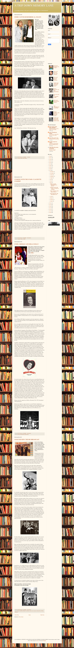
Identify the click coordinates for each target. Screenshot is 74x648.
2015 (50, 204)
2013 (50, 207)
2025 (50, 157)
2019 (50, 167)
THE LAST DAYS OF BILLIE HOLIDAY (56, 79)
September (52, 176)
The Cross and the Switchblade (54, 138)
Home (30, 614)
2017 (50, 170)
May (51, 182)
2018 (50, 168)
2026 (50, 156)
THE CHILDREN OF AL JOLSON (56, 107)
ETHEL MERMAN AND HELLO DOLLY (26, 244)
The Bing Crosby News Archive (53, 142)
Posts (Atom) (21, 616)
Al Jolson (18, 158)
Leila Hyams (27, 610)
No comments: (29, 237)
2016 (50, 203)
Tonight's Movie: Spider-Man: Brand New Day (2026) (54, 135)
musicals (35, 610)
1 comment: (28, 157)
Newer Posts (17, 614)
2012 (50, 209)
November (52, 173)
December (52, 171)
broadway (18, 434)
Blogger (44, 640)
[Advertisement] (29, 168)
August (51, 177)
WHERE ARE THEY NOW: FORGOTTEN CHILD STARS (56, 119)
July (51, 179)
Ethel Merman (22, 434)
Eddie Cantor (22, 158)
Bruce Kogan (23, 610)
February (51, 199)
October (51, 174)
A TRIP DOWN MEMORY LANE (33, 5)
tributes (26, 158)
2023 (50, 160)
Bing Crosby (19, 610)
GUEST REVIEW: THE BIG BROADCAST (26, 439)
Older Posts (42, 614)
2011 (50, 210)
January (51, 201)
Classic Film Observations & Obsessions (53, 148)
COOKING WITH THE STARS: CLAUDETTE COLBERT (54, 188)
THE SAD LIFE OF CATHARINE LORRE (56, 96)
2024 (50, 159)
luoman (37, 640)
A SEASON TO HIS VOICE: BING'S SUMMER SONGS (53, 144)
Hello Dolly (27, 434)
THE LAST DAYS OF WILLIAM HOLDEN (56, 73)
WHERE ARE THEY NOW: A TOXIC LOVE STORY (54, 129)
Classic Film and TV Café (53, 138)
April (51, 196)
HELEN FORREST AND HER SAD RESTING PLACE (56, 113)
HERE (32, 252)
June (51, 181)
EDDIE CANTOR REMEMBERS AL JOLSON (27, 17)
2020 (50, 165)
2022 (50, 162)
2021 (50, 164)
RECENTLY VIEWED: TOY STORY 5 (56, 66)
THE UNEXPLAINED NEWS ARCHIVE (53, 127)
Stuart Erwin (39, 610)
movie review (32, 610)
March (51, 197)
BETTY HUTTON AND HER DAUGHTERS (56, 90)
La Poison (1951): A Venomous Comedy (52, 150)
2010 (50, 212)
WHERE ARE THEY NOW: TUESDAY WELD (56, 84)
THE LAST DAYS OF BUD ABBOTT (56, 101)
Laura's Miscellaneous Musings (53, 133)
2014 (50, 206)
